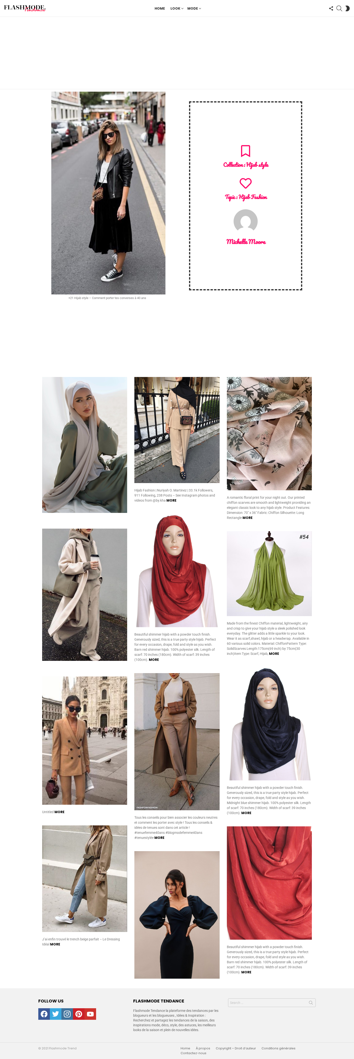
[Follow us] (331, 8)
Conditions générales (278, 1048)
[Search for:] (272, 1002)
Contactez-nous (193, 1053)
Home (160, 8)
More (171, 500)
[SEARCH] (339, 8)
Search (311, 1003)
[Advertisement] (177, 53)
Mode (192, 8)
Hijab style (257, 164)
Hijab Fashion (252, 196)
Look (175, 8)
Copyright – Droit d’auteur (236, 1048)
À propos (203, 1048)
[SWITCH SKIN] (347, 8)
